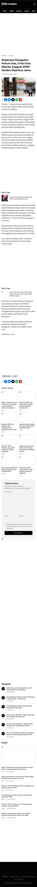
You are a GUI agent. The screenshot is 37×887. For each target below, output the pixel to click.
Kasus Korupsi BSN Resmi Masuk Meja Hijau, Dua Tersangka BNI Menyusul (20, 715)
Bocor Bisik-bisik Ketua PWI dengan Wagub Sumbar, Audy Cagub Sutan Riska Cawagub (21, 294)
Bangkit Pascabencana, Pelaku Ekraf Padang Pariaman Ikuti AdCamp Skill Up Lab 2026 (16, 814)
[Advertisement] (18, 33)
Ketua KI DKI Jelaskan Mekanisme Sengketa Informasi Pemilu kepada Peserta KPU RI (20, 733)
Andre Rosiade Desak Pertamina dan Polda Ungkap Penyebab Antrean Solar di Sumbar (18, 777)
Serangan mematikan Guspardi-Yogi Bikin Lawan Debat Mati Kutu (21, 198)
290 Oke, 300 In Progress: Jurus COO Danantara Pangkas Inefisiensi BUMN (17, 805)
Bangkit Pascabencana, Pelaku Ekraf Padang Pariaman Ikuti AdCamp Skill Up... (27, 448)
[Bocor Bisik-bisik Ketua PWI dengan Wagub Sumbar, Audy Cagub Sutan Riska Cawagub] (5, 297)
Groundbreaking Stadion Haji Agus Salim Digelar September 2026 (27, 426)
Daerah (27, 11)
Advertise (5, 876)
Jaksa (15, 376)
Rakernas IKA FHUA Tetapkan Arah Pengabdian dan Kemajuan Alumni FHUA (9, 426)
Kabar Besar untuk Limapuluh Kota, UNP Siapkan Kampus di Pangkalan (26, 470)
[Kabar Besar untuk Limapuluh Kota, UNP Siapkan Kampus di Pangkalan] (27, 465)
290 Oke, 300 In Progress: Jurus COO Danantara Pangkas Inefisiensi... (8, 448)
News (5, 11)
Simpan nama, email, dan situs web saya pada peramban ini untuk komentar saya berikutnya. (19, 526)
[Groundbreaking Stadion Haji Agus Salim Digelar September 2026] (27, 421)
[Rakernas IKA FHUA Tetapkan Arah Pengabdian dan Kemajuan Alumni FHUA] (10, 421)
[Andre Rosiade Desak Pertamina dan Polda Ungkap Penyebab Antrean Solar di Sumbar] (27, 399)
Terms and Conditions (28, 876)
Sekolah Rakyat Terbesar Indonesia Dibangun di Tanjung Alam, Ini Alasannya (20, 698)
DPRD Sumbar (6, 376)
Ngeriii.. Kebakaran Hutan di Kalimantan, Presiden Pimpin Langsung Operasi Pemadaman (10, 405)
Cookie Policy (14, 876)
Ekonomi (19, 11)
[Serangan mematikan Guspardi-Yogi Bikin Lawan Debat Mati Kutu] (5, 201)
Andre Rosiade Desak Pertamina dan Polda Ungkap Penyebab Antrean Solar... (26, 405)
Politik (11, 11)
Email (21, 516)
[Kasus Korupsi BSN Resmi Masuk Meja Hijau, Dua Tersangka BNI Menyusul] (10, 465)
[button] (20, 99)
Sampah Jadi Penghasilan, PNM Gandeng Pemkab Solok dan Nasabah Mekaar (19, 725)
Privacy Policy (18, 879)
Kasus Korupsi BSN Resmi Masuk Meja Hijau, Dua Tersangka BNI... (10, 469)
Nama (7, 516)
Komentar (8, 492)
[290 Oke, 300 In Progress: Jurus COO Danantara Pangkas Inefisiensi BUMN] (10, 443)
